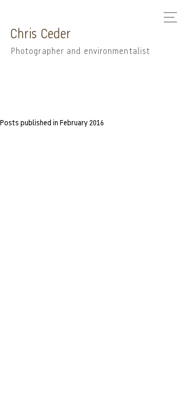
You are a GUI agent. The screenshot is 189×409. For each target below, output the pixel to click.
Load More (94, 145)
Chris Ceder (40, 34)
